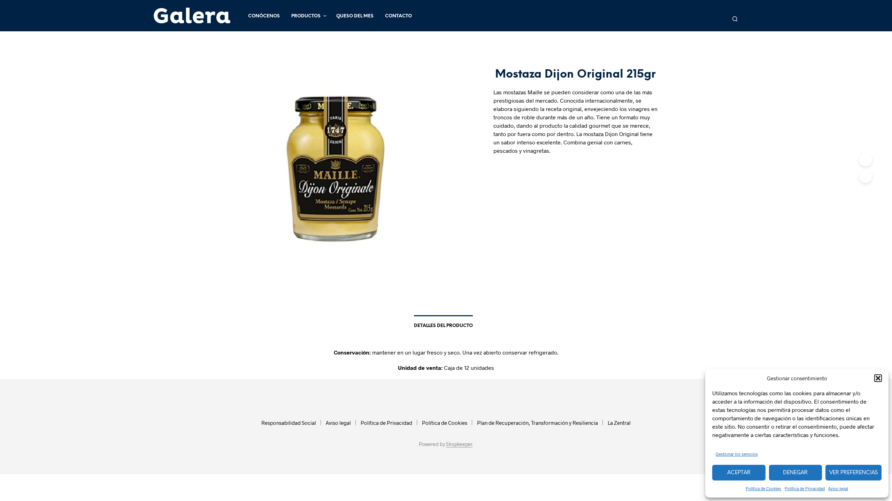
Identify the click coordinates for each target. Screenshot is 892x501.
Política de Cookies (763, 488)
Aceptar (739, 473)
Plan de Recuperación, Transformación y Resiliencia (537, 423)
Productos (306, 16)
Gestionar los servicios (737, 454)
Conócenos (264, 16)
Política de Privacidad (805, 488)
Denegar (795, 473)
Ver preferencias (853, 473)
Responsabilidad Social (288, 423)
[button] (878, 378)
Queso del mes (355, 16)
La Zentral (619, 423)
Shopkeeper (459, 444)
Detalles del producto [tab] (443, 326)
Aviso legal (838, 488)
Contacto (398, 16)
